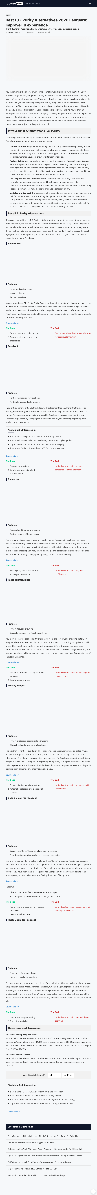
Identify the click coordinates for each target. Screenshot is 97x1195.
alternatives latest (13, 1111)
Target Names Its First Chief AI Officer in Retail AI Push (32, 1168)
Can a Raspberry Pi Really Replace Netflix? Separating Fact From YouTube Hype (44, 1136)
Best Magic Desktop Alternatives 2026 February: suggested (37, 448)
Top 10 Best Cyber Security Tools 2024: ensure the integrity (37, 444)
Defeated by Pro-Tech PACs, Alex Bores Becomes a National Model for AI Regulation (46, 1149)
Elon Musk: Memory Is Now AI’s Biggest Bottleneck (31, 1142)
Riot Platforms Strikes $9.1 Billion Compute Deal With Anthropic (37, 1175)
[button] (93, 1191)
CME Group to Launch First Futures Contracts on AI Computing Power (39, 1162)
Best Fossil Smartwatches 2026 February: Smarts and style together (41, 440)
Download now (12, 323)
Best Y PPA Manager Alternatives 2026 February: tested (35, 436)
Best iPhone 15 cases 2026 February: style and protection (36, 1091)
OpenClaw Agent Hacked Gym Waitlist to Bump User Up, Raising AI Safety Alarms (45, 1155)
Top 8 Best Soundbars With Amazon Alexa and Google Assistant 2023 (41, 1103)
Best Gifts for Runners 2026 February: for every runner (35, 1095)
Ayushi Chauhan (14, 32)
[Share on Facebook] (47, 87)
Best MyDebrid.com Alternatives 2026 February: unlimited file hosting (42, 1099)
